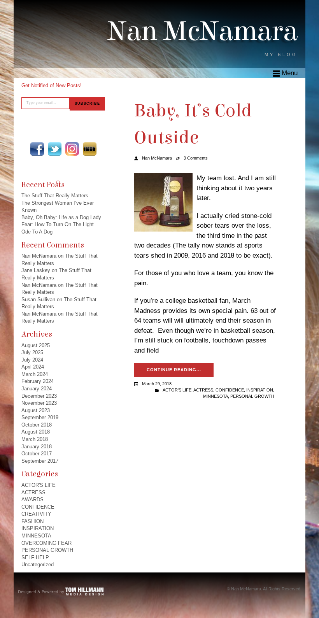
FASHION (32, 521)
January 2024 (36, 389)
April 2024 (32, 367)
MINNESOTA (36, 536)
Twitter (54, 149)
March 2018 (34, 439)
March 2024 (34, 374)
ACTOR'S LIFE (38, 485)
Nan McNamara (203, 31)
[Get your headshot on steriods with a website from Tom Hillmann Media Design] (61, 591)
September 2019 (39, 417)
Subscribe (87, 103)
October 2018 (36, 425)
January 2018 (36, 446)
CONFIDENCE (37, 507)
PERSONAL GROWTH (47, 550)
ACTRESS (33, 492)
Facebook (37, 149)
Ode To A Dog (37, 232)
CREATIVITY (36, 514)
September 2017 (39, 461)
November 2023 (39, 403)
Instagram (72, 149)
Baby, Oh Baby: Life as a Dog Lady (61, 217)
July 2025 (32, 352)
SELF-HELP (35, 557)
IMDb (89, 149)
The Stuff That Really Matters (54, 195)
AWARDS (32, 499)
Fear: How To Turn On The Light (57, 224)
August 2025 (35, 345)
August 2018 (35, 432)
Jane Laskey (35, 270)
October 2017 (36, 453)
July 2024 (32, 360)
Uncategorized (37, 564)
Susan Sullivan (38, 299)
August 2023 (35, 410)
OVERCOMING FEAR (46, 543)
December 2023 (39, 396)
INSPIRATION (37, 528)
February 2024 (37, 381)
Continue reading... (174, 369)
